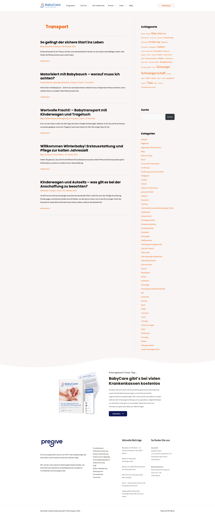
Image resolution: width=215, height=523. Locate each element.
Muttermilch (144, 62)
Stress (159, 78)
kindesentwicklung (151, 58)
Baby (42, 46)
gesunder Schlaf (147, 192)
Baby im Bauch (145, 37)
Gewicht (144, 196)
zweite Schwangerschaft (150, 349)
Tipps (150, 82)
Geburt (161, 46)
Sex (142, 293)
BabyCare (162, 33)
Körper (161, 58)
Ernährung (154, 41)
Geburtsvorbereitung (147, 51)
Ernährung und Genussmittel (152, 172)
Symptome (170, 78)
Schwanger (57, 82)
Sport (68, 118)
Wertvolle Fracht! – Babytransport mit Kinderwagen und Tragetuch (73, 112)
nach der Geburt (154, 62)
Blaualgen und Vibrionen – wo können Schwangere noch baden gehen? (132, 450)
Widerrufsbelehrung (100, 468)
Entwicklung (144, 42)
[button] (76, 5)
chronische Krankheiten (150, 163)
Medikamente (169, 58)
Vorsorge (160, 83)
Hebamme (166, 51)
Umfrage (144, 321)
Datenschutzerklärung (100, 454)
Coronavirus (153, 37)
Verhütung (145, 333)
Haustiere (145, 200)
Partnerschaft (146, 67)
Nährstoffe (145, 252)
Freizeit (43, 82)
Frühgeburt (152, 47)
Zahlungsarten (98, 471)
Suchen (170, 117)
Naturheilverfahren (148, 260)
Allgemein (145, 143)
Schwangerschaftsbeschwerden (153, 289)
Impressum (97, 477)
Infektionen (145, 212)
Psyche (154, 67)
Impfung (154, 55)
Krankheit (145, 232)
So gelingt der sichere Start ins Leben (72, 42)
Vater (155, 83)
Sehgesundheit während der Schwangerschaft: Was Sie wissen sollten (132, 493)
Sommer (169, 73)
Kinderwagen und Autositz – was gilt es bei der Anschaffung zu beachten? (80, 184)
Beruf (143, 159)
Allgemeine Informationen (151, 147)
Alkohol (143, 33)
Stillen (147, 78)
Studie (163, 78)
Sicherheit (49, 46)
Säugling (143, 83)
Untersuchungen (147, 325)
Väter (143, 329)
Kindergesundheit (148, 220)
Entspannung (168, 38)
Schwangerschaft (153, 73)
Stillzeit (153, 78)
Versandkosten (98, 474)
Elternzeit (160, 37)
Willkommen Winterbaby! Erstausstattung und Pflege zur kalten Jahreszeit (81, 148)
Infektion (160, 55)
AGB (94, 465)
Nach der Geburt (147, 248)
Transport (57, 46)
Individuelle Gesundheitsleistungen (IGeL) (157, 208)
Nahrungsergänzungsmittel (151, 256)
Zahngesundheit (147, 345)
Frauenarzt (144, 47)
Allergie (148, 33)
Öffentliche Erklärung (100, 451)
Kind (142, 58)
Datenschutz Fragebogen (101, 457)
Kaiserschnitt (167, 55)
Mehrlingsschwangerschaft (151, 244)
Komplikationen (147, 228)
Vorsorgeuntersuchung (148, 87)
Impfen (149, 55)
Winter (61, 154)
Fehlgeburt (164, 42)
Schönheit (145, 281)
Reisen (49, 82)
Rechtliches (145, 272)
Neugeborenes (166, 62)
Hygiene (143, 55)
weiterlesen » (45, 61)
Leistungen (145, 236)
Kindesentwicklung (148, 224)
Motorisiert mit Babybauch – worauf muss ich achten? (80, 76)
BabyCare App (146, 155)
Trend (80, 82)
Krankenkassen (98, 448)
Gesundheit (157, 51)
